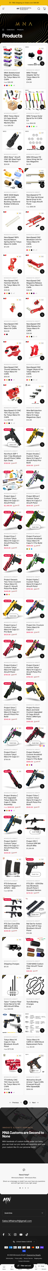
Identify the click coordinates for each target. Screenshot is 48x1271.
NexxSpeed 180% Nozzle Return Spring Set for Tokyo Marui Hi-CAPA (12, 240)
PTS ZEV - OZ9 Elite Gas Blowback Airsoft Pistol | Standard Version (34, 886)
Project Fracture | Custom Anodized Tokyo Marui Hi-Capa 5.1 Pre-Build (34, 539)
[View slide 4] (28, 1188)
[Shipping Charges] (12, 947)
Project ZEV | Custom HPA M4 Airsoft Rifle (33, 843)
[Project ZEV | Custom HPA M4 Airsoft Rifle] (35, 825)
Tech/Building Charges (32, 1003)
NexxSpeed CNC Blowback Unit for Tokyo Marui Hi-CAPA (34, 240)
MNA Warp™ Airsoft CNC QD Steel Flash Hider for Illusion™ (12, 159)
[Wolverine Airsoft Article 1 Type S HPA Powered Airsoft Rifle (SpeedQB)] (35, 1063)
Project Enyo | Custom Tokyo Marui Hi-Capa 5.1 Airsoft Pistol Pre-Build (11, 540)
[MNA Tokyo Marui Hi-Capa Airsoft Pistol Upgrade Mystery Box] (12, 99)
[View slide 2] (22, 1188)
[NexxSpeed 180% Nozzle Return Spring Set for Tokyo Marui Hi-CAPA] (12, 221)
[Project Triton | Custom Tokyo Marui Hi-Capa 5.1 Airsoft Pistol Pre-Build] (35, 779)
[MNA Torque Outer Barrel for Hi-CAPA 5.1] (35, 99)
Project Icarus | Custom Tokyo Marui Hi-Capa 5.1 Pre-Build (11, 628)
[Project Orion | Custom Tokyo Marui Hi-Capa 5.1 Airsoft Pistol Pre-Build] (12, 691)
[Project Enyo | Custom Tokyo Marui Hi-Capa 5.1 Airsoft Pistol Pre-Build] (12, 520)
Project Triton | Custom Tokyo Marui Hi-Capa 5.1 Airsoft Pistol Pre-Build (34, 800)
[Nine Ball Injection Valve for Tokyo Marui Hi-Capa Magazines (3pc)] (35, 394)
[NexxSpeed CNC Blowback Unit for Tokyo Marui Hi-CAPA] (35, 221)
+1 (36, 250)
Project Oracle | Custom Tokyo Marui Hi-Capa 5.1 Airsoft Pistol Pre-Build (34, 669)
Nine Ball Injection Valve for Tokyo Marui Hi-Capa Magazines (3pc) (34, 413)
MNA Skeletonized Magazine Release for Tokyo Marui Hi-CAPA (12, 76)
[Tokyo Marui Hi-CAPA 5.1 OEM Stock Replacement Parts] (35, 1023)
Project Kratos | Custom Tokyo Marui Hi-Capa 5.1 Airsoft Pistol (11, 668)
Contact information (24, 1261)
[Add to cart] (42, 63)
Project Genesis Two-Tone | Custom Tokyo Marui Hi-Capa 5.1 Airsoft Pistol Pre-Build (12, 584)
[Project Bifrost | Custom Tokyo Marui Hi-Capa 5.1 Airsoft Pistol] (35, 480)
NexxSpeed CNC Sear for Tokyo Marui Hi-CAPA (11, 326)
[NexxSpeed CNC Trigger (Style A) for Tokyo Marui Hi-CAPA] (35, 351)
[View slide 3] (25, 1188)
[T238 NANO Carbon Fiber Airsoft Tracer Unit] (35, 947)
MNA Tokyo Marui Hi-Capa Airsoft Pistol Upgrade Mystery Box (11, 119)
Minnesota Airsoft (11, 70)
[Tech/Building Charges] (35, 985)
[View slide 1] (20, 1188)
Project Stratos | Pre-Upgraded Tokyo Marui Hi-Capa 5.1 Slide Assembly (11, 800)
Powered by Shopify (34, 1255)
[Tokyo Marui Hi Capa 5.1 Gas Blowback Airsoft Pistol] (12, 1023)
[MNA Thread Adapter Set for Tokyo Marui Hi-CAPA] (35, 56)
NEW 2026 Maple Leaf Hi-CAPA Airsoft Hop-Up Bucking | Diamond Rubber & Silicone (12, 199)
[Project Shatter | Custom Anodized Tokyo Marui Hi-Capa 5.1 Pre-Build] (35, 736)
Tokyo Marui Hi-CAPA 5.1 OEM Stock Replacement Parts (35, 1041)
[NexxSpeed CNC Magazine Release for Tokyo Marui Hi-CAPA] (35, 264)
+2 (36, 380)
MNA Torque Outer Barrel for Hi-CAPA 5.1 (34, 118)
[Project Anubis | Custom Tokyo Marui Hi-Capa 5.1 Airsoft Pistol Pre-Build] (35, 437)
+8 (14, 85)
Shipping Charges (11, 964)
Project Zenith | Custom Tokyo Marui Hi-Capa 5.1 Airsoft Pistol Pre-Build (11, 845)
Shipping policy (38, 1258)
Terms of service (28, 1258)
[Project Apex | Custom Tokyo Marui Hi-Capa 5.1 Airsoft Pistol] (12, 480)
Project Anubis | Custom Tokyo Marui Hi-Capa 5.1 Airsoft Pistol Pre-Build (34, 458)
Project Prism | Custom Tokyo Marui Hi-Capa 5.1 (11, 754)
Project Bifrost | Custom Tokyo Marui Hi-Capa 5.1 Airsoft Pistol (34, 499)
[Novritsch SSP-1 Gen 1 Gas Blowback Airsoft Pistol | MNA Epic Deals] (12, 437)
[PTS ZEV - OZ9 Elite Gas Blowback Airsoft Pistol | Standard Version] (35, 867)
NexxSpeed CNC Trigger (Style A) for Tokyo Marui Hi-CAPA (34, 370)
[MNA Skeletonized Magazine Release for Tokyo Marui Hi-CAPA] (12, 56)
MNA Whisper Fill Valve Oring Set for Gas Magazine (34, 159)
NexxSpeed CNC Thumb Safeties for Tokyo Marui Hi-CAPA (12, 370)
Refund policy (9, 1258)
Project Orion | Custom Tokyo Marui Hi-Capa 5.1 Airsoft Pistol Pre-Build (11, 712)
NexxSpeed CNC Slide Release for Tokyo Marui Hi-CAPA (33, 327)
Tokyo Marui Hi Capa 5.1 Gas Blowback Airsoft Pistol (11, 1042)
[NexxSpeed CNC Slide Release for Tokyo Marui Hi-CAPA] (35, 307)
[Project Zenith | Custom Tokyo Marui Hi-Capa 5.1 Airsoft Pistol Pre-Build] (12, 825)
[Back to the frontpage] (3, 30)
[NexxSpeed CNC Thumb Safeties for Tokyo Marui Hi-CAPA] (12, 351)
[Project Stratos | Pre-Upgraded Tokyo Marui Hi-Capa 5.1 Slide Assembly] (12, 779)
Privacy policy (18, 1258)
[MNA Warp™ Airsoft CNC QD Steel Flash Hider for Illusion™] (12, 140)
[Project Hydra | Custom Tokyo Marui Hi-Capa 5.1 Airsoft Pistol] (35, 563)
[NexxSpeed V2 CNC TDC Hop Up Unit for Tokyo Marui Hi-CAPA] (12, 394)
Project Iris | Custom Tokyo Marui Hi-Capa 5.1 (35, 627)
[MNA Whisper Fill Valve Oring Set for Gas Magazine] (35, 140)
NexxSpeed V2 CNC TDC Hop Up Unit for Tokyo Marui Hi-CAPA (12, 413)
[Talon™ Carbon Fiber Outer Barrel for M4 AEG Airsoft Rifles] (12, 985)
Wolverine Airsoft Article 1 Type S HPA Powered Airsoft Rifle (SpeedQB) (35, 1083)
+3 (14, 423)
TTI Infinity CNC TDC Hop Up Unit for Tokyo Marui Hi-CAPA (12, 1083)
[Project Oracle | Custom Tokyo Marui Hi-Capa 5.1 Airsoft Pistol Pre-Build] (35, 649)
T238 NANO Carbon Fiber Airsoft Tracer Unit (34, 966)
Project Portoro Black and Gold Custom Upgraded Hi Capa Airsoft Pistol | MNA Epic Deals (34, 713)
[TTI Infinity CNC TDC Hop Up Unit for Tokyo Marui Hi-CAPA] (12, 1063)
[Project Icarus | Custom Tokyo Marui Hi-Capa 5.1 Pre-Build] (12, 608)
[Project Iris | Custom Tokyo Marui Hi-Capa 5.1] (35, 608)
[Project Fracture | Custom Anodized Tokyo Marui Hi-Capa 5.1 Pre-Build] (35, 520)
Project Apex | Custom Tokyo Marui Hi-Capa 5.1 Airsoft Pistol (11, 499)
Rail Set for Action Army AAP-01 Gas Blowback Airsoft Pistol (34, 927)
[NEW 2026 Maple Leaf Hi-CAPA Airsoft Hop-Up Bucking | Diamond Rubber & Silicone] (12, 178)
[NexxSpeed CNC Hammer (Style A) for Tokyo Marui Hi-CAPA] (12, 264)
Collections (11, 30)
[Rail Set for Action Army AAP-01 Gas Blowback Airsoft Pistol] (35, 907)
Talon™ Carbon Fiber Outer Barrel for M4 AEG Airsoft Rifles (12, 1004)
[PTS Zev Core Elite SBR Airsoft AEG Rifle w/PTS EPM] (12, 907)
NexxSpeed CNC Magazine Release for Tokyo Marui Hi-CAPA (34, 283)
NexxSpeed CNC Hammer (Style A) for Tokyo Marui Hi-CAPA (12, 283)
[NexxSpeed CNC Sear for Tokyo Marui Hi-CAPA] (12, 307)
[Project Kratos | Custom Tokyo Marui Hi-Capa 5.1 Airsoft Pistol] (12, 649)
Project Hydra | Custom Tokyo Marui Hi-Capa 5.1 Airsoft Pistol (34, 582)
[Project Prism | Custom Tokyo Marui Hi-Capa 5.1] (12, 736)
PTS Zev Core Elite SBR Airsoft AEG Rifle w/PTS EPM (12, 926)
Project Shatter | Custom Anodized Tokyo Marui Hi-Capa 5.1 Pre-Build (34, 755)
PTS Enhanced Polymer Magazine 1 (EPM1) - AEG (12, 885)
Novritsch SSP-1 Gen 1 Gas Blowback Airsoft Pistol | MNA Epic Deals (12, 457)
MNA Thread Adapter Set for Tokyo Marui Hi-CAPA (33, 76)
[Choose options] (20, 63)
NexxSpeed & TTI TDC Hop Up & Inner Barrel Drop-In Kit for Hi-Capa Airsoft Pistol (35, 199)
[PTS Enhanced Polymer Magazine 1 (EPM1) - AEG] (12, 867)
